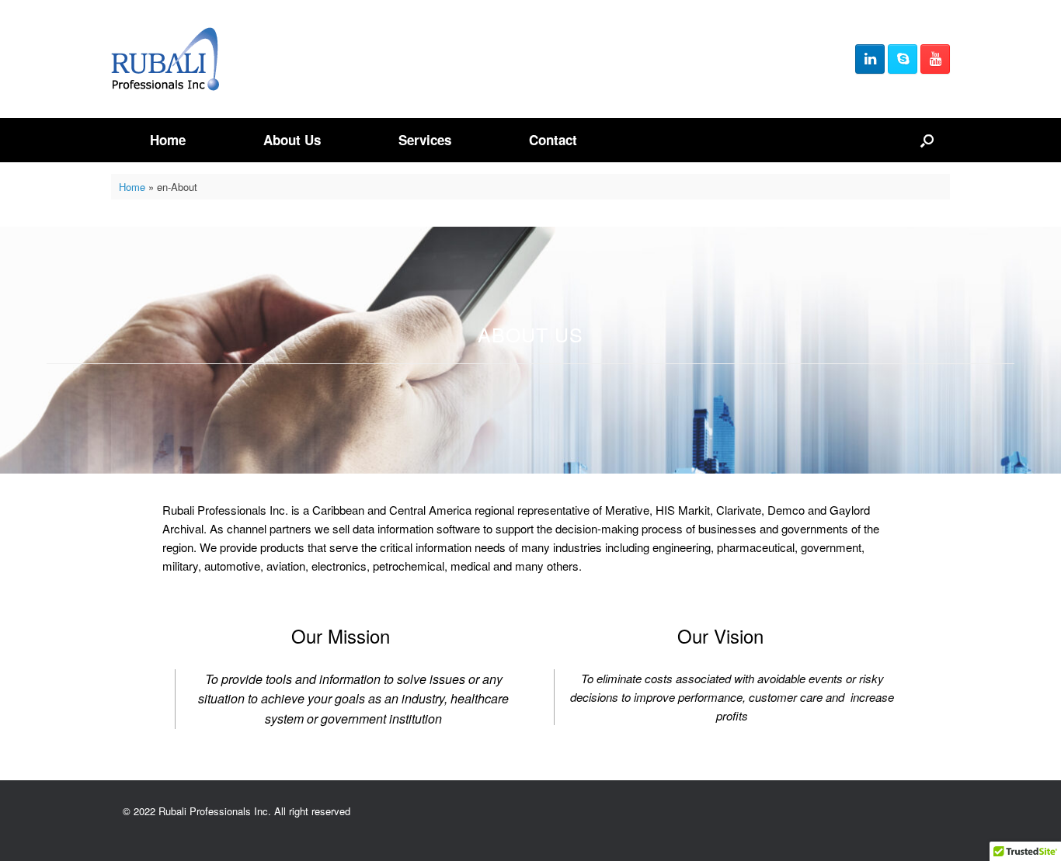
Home (168, 139)
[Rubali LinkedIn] (870, 59)
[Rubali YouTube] (935, 59)
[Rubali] (165, 59)
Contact (553, 139)
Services (424, 139)
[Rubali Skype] (902, 59)
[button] (927, 140)
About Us (292, 139)
